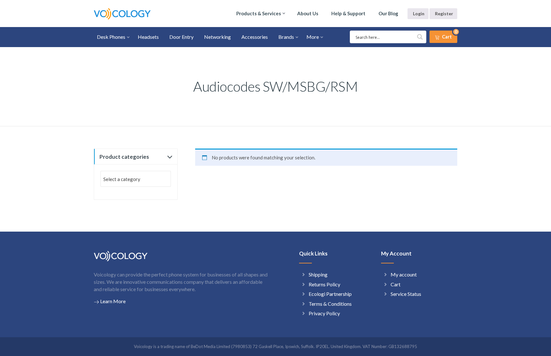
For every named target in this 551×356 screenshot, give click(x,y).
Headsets (148, 37)
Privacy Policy (324, 313)
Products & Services (258, 13)
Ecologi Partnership (330, 294)
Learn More (113, 301)
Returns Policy (324, 284)
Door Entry (181, 37)
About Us (307, 13)
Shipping (318, 274)
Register (444, 13)
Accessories (254, 37)
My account (404, 274)
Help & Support (348, 13)
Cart (395, 284)
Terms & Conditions (330, 304)
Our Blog (388, 13)
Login (418, 13)
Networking (217, 37)
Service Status (406, 294)
